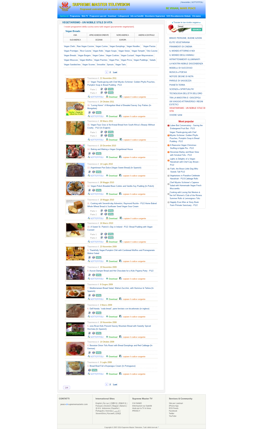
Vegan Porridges (71, 51)
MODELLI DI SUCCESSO (180, 68)
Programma (75, 16)
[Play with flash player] (102, 90)
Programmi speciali (97, 16)
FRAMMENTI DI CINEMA (180, 46)
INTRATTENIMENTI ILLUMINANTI (184, 59)
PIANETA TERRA (177, 85)
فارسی (116, 411)
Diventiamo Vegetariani (155, 16)
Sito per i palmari (176, 403)
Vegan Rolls (98, 51)
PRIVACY (136, 411)
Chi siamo (196, 16)
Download (112, 16)
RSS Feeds (173, 408)
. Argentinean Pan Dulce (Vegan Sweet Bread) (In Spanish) (114, 168)
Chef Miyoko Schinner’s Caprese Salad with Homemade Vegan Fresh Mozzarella (185, 185)
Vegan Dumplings (117, 46)
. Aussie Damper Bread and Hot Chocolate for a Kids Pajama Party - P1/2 (120, 271)
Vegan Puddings (141, 60)
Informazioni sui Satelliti (142, 406)
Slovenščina (101, 413)
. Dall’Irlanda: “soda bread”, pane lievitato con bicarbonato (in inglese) (118, 308)
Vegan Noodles (133, 46)
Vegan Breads (70, 55)
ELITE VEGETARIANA (179, 42)
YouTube (172, 416)
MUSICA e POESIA (178, 72)
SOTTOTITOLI (197, 2)
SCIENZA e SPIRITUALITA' (181, 89)
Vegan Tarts (120, 64)
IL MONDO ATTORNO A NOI (182, 51)
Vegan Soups (111, 51)
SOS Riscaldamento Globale (178, 16)
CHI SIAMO (137, 403)
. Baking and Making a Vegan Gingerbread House (110, 149)
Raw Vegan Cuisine (85, 46)
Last (115, 72)
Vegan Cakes (98, 55)
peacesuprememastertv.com (74, 404)
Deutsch (107, 406)
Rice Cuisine (85, 51)
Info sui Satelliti (137, 16)
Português (100, 411)
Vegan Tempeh (138, 51)
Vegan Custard (127, 55)
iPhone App (174, 406)
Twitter (171, 413)
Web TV (85, 16)
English (99, 403)
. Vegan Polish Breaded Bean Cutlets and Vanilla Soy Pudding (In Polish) (120, 186)
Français (99, 406)
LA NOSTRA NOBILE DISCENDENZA (186, 64)
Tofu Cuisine (151, 51)
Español (115, 408)
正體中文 (114, 403)
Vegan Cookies (112, 55)
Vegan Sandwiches (72, 64)
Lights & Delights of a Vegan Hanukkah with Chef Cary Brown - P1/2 (185, 162)
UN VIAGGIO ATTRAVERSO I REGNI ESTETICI (186, 103)
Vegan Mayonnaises (144, 55)
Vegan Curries (102, 46)
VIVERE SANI (175, 115)
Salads (153, 60)
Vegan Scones (88, 64)
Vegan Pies (114, 60)
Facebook (173, 411)
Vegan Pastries (100, 60)
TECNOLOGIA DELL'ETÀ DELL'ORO (185, 93)
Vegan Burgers (84, 55)
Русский (110, 413)
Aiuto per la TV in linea (141, 408)
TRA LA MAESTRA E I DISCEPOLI (185, 98)
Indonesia (106, 408)
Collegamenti (123, 16)
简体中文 (122, 403)
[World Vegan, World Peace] (172, 9)
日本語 (118, 413)
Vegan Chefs (69, 46)
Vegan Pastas (149, 46)
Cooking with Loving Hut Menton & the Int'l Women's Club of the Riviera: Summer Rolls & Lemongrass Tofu (186, 195)
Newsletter (185, 2)
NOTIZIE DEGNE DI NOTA (181, 76)
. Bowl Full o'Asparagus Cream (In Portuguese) (111, 366)
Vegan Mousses (71, 60)
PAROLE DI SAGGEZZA (180, 81)
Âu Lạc (106, 403)
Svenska (109, 411)
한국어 (98, 408)
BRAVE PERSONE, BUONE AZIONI (185, 38)
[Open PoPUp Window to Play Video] (111, 90)
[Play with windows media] (106, 90)
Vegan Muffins (86, 60)
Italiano (123, 406)
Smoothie (101, 64)
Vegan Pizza (126, 60)
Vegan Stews (124, 51)
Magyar (115, 406)
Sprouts (110, 64)
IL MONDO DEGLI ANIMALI (181, 55)
